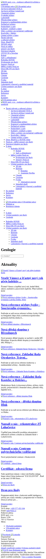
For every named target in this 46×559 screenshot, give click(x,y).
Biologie (4, 73)
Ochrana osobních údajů (31, 548)
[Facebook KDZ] (6, 535)
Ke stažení (5, 91)
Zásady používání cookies (11, 548)
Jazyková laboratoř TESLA (11, 9)
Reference (5, 93)
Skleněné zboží (7, 82)
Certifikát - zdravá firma (17, 468)
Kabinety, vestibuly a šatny (11, 29)
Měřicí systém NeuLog (10, 66)
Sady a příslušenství (8, 58)
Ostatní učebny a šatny (10, 35)
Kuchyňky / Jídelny (8, 33)
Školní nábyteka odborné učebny (8, 39)
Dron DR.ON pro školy (10, 69)
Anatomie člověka (28, 173)
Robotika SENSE (8, 60)
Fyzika (3, 80)
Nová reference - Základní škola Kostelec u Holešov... (21, 378)
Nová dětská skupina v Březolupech (15, 331)
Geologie (4, 78)
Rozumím (37, 557)
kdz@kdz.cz (11, 511)
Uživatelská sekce (29, 202)
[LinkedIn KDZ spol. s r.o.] (15, 535)
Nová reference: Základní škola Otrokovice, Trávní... (21, 356)
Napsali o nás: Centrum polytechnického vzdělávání (18, 450)
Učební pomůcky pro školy (11, 86)
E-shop (4, 89)
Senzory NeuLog (7, 64)
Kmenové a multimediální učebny (14, 22)
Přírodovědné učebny (9, 20)
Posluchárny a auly (8, 26)
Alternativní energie (28, 182)
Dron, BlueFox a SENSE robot (18, 140)
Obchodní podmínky (14, 526)
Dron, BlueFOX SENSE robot (7, 43)
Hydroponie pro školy (9, 62)
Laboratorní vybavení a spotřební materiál (17, 84)
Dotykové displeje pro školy (17, 144)
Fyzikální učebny (7, 15)
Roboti (3, 55)
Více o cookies (27, 557)
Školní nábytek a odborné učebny (19, 108)
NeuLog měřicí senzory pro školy (8, 47)
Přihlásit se (10, 204)
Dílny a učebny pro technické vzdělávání (17, 31)
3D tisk (4, 71)
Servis (3, 95)
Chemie (4, 75)
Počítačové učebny (8, 24)
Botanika (24, 171)
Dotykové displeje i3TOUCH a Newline (9, 52)
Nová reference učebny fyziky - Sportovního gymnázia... (20, 306)
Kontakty (4, 98)
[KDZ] (23, 4)
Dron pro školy (10, 490)
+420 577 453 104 (17, 508)
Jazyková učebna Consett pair (12, 11)
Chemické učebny (8, 13)
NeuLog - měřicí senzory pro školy (19, 142)
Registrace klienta (13, 206)
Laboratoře (5, 18)
